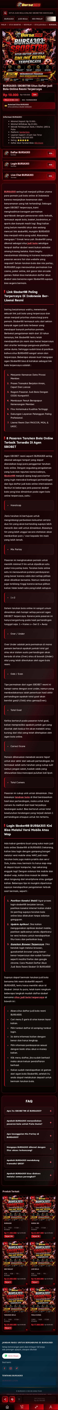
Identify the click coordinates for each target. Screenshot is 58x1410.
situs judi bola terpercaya (29, 997)
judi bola (33, 243)
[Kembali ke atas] (53, 1397)
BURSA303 (9, 18)
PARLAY (3, 25)
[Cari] (5, 13)
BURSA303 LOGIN (10, 1380)
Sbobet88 (9, 475)
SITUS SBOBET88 (15, 25)
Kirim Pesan (13, 1356)
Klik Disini (39, 143)
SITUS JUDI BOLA (40, 25)
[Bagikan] (5, 1399)
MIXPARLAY (28, 25)
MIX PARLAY (37, 18)
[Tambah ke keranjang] (19, 1399)
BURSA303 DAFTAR (10, 1385)
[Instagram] (10, 1368)
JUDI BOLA (23, 18)
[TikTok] (17, 1368)
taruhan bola (22, 797)
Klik (50, 153)
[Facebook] (4, 1368)
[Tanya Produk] (12, 1399)
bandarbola (25, 132)
